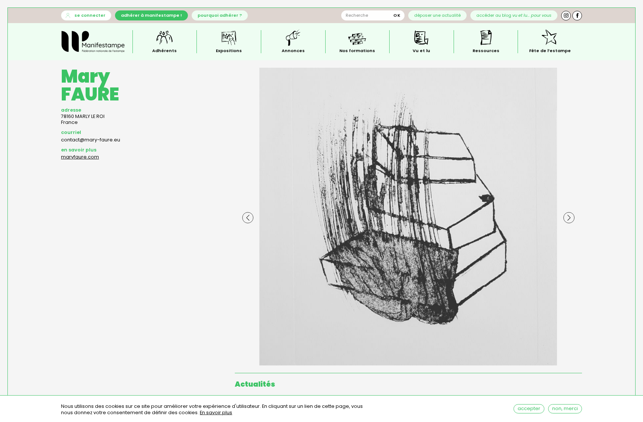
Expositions (229, 50)
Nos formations (357, 50)
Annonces (293, 50)
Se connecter (89, 15)
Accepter (529, 408)
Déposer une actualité (437, 15)
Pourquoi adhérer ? (220, 15)
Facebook (577, 15)
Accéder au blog (513, 15)
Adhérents (164, 50)
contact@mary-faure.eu (90, 140)
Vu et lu (421, 50)
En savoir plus (216, 413)
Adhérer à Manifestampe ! (151, 15)
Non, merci (565, 408)
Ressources (486, 50)
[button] (247, 217)
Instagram (566, 15)
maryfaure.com (80, 157)
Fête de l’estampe (550, 50)
